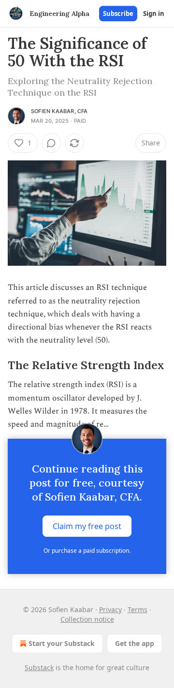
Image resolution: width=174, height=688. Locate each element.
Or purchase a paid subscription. (87, 550)
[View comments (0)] (51, 143)
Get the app (134, 643)
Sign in (153, 13)
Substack (39, 667)
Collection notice (87, 619)
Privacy (110, 609)
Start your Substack (62, 643)
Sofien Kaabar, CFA (59, 111)
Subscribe (118, 13)
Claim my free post (87, 526)
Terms (137, 609)
